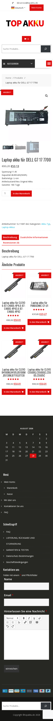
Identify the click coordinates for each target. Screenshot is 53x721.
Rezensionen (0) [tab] (11, 242)
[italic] (29, 618)
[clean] (39, 618)
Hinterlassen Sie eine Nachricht (25, 611)
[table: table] (37, 622)
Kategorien (12, 63)
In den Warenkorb (21, 193)
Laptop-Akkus (8, 227)
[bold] (23, 618)
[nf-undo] (7, 626)
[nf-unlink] (30, 622)
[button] (49, 63)
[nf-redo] (12, 626)
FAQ (6, 512)
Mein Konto (37, 7)
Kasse (10, 494)
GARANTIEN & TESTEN (17, 549)
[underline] (34, 618)
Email (8, 595)
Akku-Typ (45, 223)
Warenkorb (12, 487)
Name (8, 579)
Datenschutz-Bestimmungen (20, 556)
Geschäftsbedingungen (17, 562)
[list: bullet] (12, 622)
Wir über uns (10, 500)
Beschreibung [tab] (10, 237)
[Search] (45, 48)
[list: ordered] (7, 622)
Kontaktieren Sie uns (14, 506)
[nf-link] (25, 622)
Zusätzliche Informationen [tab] (34, 237)
